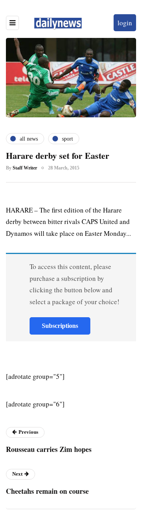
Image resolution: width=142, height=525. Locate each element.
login (125, 22)
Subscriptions (60, 325)
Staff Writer (25, 168)
